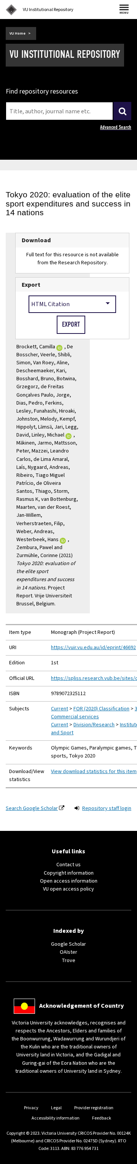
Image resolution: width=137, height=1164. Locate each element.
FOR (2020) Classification (101, 709)
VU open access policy (68, 889)
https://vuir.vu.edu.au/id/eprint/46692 (93, 647)
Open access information (68, 881)
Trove (68, 960)
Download (36, 240)
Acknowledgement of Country (81, 1006)
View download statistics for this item (94, 771)
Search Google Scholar (32, 808)
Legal (56, 1108)
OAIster (68, 952)
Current (59, 709)
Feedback (101, 1118)
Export (31, 284)
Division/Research (94, 725)
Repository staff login (106, 808)
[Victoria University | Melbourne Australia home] (11, 10)
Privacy (31, 1108)
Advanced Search (115, 127)
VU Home (17, 33)
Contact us (68, 865)
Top (123, 1158)
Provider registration (93, 1108)
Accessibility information (56, 1118)
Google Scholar (68, 944)
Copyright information (69, 873)
